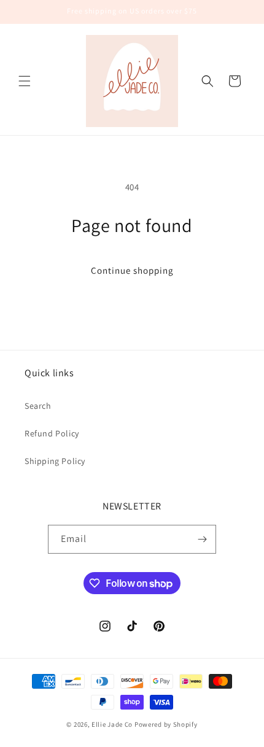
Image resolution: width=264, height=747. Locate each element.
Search (38, 405)
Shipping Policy (55, 460)
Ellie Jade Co (112, 724)
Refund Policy (52, 433)
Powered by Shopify (166, 724)
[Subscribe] (201, 539)
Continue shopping (132, 270)
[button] (24, 81)
